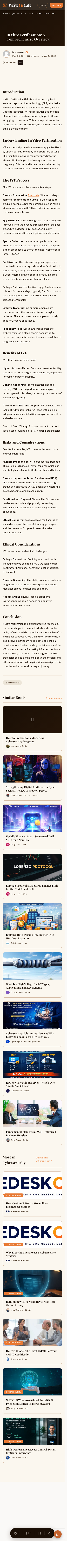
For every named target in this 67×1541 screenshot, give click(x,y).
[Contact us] (58, 1534)
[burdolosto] (6, 54)
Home (5, 14)
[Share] (49, 1533)
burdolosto (18, 52)
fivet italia (33, 195)
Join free (56, 5)
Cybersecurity (18, 14)
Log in (43, 5)
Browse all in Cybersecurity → (44, 1159)
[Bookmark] (39, 1533)
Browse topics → (54, 698)
